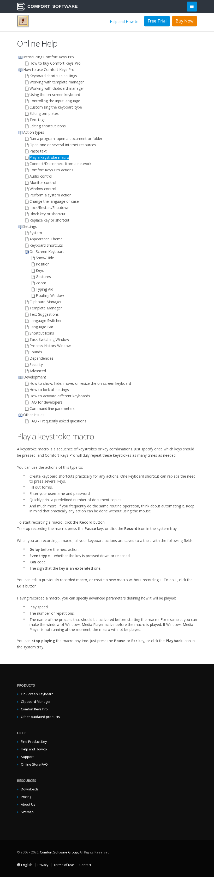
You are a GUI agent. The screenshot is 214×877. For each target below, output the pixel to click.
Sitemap (27, 812)
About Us (28, 804)
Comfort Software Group (59, 852)
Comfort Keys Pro (34, 709)
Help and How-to (124, 21)
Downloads (30, 789)
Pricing (26, 797)
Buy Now (184, 21)
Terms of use (64, 865)
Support (27, 757)
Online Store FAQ (34, 764)
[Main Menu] (192, 7)
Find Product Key (34, 741)
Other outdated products (40, 717)
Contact (85, 865)
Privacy (43, 865)
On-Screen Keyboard (37, 694)
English (26, 865)
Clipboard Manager (36, 701)
